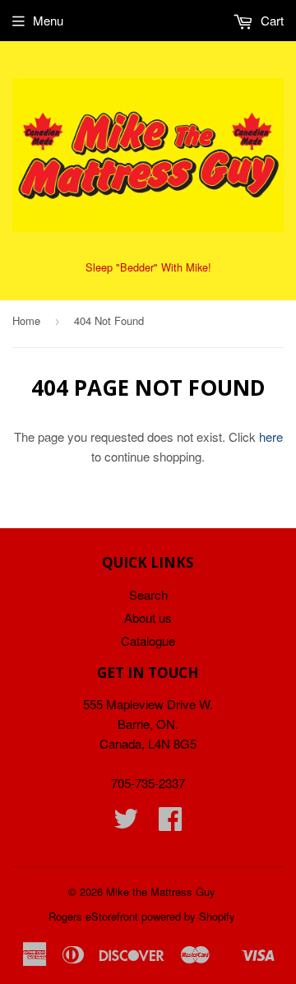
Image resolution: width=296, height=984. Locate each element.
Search (148, 594)
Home (26, 320)
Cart (270, 20)
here (271, 436)
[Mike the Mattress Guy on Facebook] (170, 823)
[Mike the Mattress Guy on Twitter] (125, 823)
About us (148, 617)
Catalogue (148, 640)
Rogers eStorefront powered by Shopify (142, 916)
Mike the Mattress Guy (160, 891)
